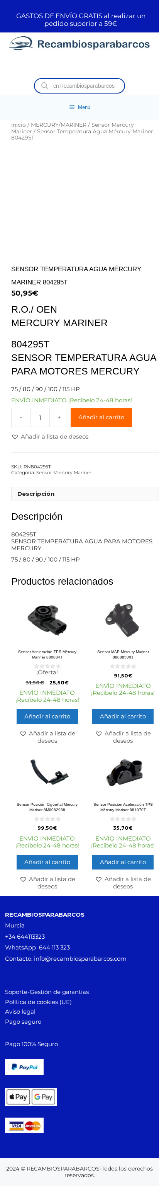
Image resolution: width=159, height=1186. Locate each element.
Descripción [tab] (35, 493)
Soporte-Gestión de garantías (47, 991)
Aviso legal (20, 1011)
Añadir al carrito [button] (47, 716)
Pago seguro (23, 1021)
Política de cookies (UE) (38, 1002)
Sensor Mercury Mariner (63, 472)
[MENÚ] (79, 65)
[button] (49, 437)
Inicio (18, 125)
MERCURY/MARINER (58, 125)
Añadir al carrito (101, 417)
